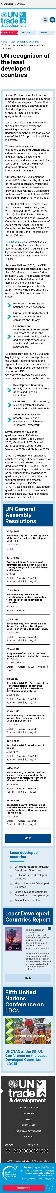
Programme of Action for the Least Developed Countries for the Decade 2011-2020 (27, 656)
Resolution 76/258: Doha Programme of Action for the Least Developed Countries (27, 538)
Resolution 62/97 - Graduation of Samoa (25, 746)
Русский (10, 581)
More (28, 838)
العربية (33, 581)
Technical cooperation (29, 1131)
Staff (29, 1119)
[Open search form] (45, 20)
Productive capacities (27, 900)
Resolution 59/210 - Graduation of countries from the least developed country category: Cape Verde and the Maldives (26, 808)
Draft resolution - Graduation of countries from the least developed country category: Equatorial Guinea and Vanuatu (27, 566)
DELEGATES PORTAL (28, 1108)
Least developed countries (24, 41)
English (9, 549)
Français (21, 578)
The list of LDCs (15, 241)
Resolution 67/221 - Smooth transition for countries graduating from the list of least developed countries (26, 598)
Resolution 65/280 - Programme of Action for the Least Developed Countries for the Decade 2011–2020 (27, 626)
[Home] (13, 20)
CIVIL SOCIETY (29, 1113)
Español (32, 578)
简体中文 (22, 581)
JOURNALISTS (28, 1125)
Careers (28, 1137)
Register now (23, 1187)
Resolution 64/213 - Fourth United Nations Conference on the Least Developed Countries (25, 718)
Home (4, 41)
